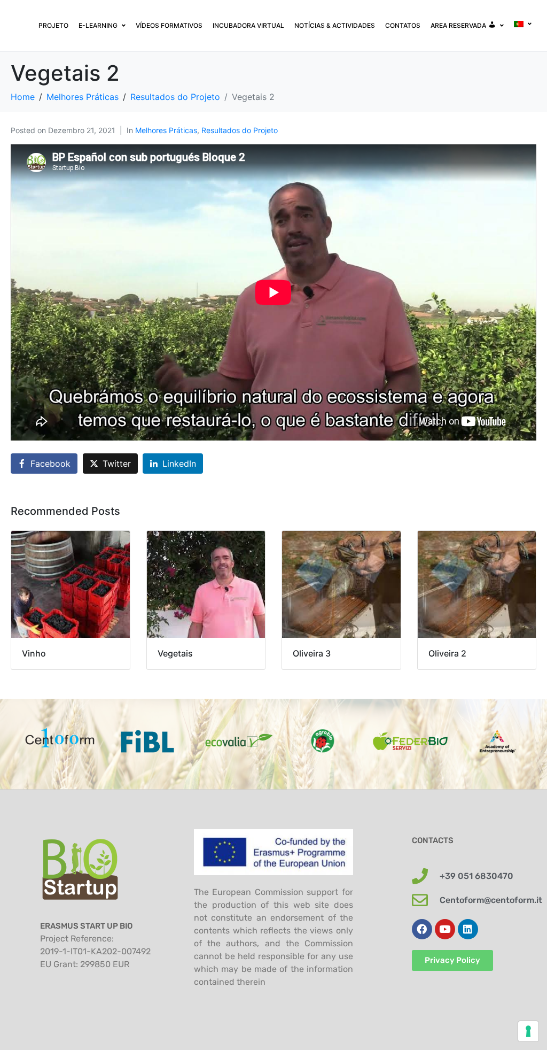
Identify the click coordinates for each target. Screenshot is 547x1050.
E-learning (98, 25)
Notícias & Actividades (334, 25)
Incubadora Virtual (248, 25)
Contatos (402, 25)
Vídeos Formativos (169, 25)
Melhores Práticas (166, 130)
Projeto (53, 25)
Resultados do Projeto (239, 130)
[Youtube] (445, 929)
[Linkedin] (468, 929)
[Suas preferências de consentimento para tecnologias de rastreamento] (528, 1031)
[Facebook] (422, 929)
